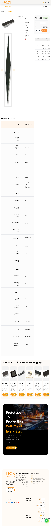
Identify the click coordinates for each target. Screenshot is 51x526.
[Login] (48, 2)
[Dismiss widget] (49, 519)
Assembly (18, 477)
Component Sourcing (18, 480)
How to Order (27, 476)
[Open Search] (43, 2)
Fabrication (18, 475)
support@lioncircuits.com (39, 479)
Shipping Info (27, 479)
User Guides (27, 482)
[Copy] (31, 28)
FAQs (27, 486)
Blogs (27, 484)
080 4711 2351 (36, 476)
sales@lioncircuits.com (11, 485)
